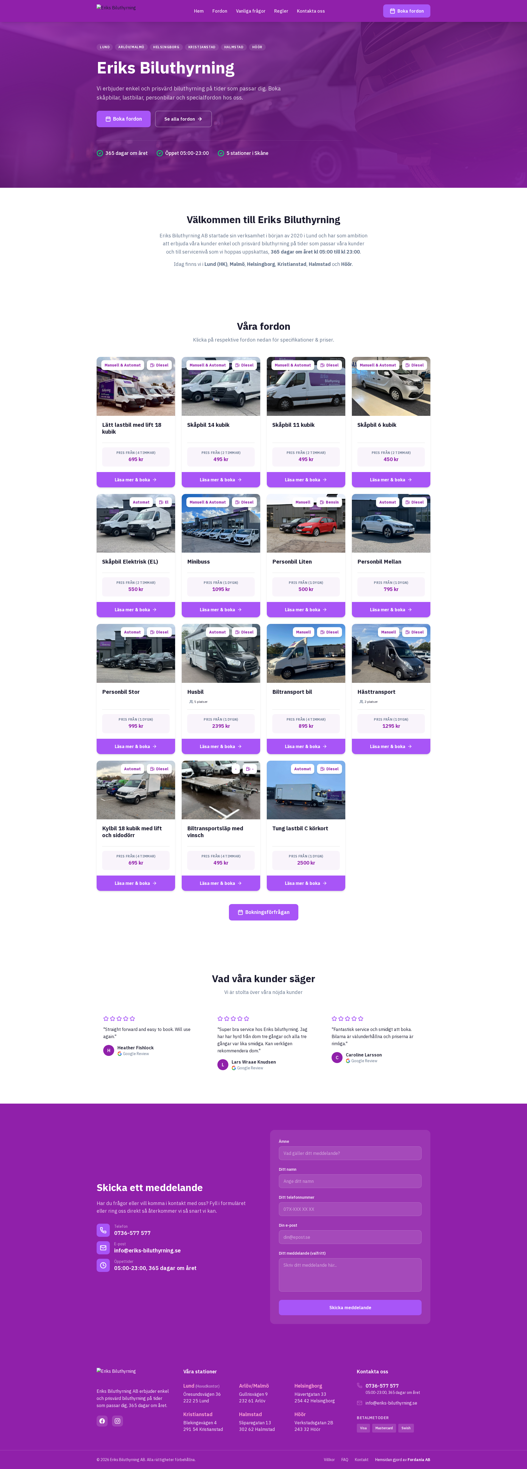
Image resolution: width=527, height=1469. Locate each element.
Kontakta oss (311, 11)
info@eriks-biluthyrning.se (391, 1403)
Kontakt (362, 1459)
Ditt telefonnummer (297, 1197)
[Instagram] (117, 1421)
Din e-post (288, 1225)
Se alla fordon (179, 119)
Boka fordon (410, 11)
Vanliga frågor (250, 11)
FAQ (344, 1459)
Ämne (284, 1141)
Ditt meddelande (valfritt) (302, 1253)
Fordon (219, 11)
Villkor (329, 1459)
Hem (199, 11)
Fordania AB (419, 1459)
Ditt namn (287, 1169)
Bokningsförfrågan (267, 912)
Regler (281, 11)
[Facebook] (102, 1421)
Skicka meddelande (350, 1307)
